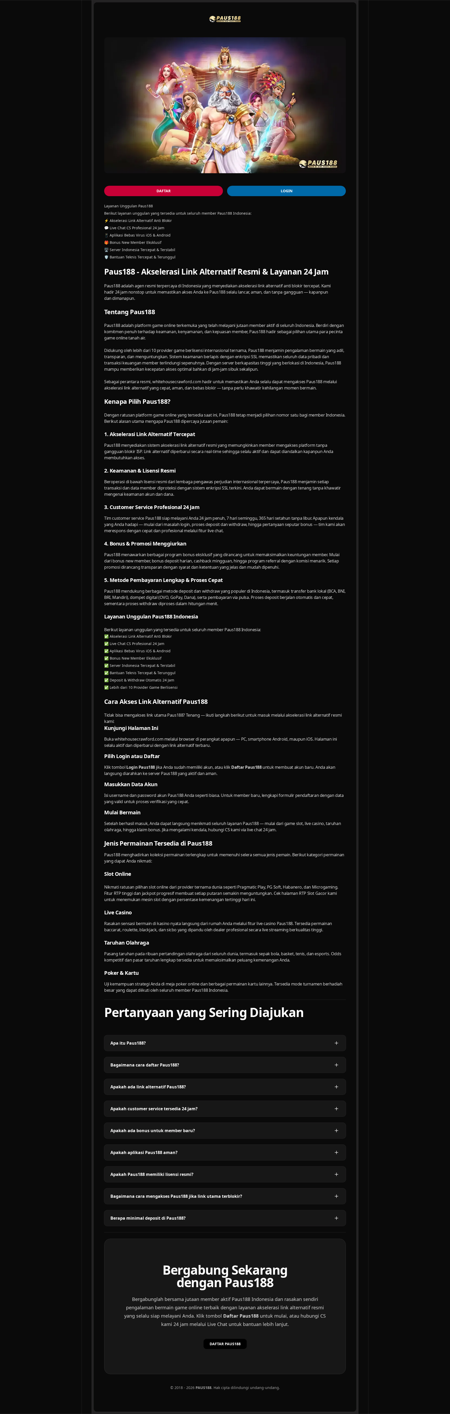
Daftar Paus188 (241, 1316)
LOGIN (286, 190)
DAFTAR (164, 190)
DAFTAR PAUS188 (225, 1343)
